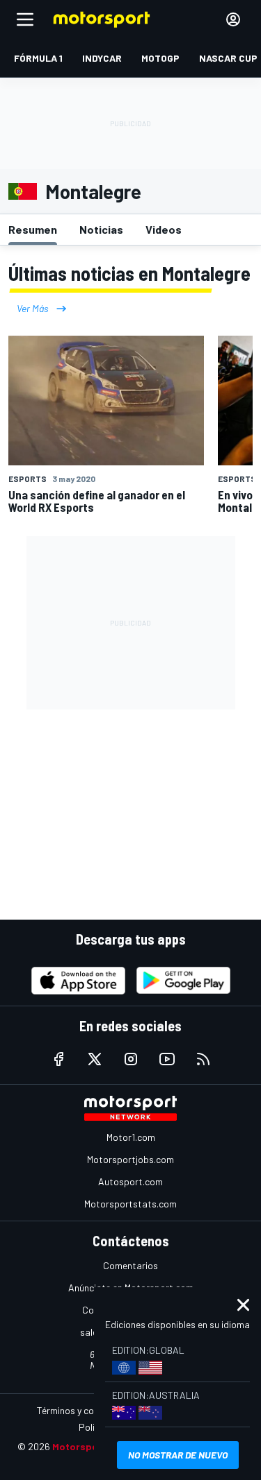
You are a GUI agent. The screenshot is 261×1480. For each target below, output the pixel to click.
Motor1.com (130, 1137)
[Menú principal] (25, 19)
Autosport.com (130, 1181)
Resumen (32, 229)
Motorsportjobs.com (130, 1159)
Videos (163, 229)
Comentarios (130, 1265)
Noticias (101, 229)
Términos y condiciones (85, 1410)
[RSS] (203, 1059)
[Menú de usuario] (233, 19)
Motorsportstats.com (130, 1204)
